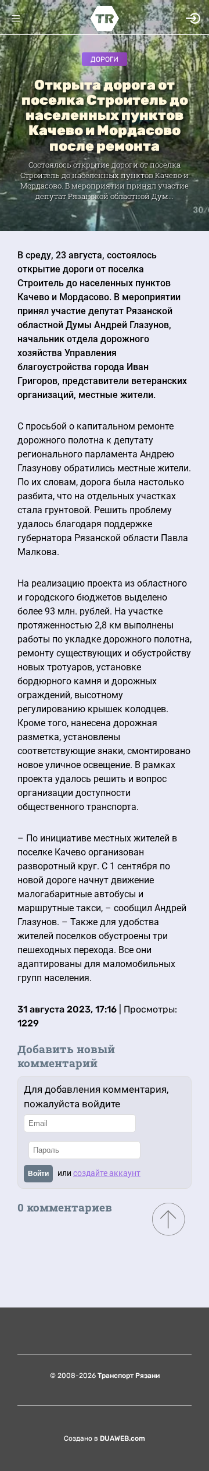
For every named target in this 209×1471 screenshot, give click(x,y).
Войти (38, 1174)
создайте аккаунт (106, 1173)
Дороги (104, 59)
